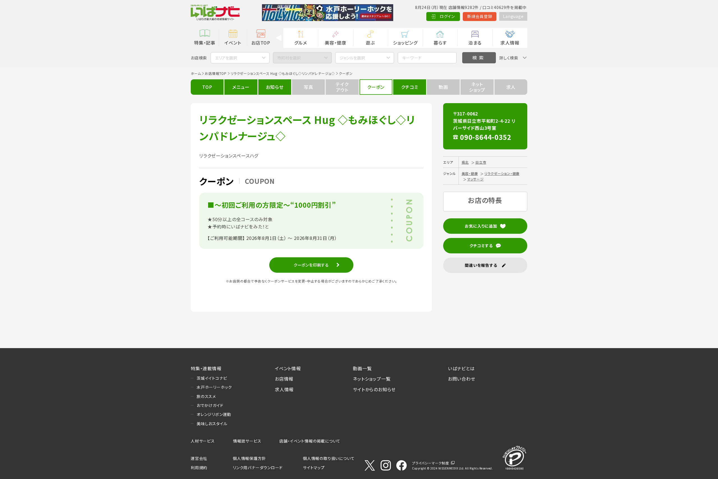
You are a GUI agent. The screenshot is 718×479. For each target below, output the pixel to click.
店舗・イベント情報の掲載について (309, 441)
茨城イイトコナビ (212, 378)
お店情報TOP (216, 73)
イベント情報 (288, 368)
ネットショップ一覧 (371, 378)
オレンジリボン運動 (214, 414)
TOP (207, 87)
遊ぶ (370, 42)
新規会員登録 (479, 16)
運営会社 (199, 458)
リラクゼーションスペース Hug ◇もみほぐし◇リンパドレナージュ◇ (283, 73)
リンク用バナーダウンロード (257, 467)
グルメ (300, 42)
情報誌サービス (247, 441)
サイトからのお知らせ (374, 389)
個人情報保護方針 (249, 458)
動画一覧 (362, 368)
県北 (465, 162)
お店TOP (260, 42)
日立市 (480, 162)
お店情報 (284, 378)
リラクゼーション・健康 (501, 173)
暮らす (440, 42)
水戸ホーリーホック (214, 387)
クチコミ (409, 87)
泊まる (475, 42)
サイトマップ (314, 467)
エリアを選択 (226, 58)
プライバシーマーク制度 (430, 463)
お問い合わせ (461, 378)
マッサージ (475, 179)
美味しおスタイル (212, 423)
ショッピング (405, 42)
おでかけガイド (210, 405)
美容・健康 (335, 42)
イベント (232, 42)
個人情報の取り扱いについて (329, 458)
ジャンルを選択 (352, 58)
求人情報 (509, 42)
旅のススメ (206, 396)
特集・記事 (204, 42)
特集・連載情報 (206, 368)
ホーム (196, 73)
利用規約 (199, 467)
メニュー (241, 87)
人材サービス (203, 441)
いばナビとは (461, 368)
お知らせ (275, 87)
